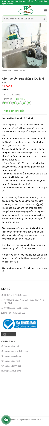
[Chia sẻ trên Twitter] (14, 103)
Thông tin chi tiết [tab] (13, 110)
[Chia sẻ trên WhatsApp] (4, 103)
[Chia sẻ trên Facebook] (9, 103)
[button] (5, 10)
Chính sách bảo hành (10, 361)
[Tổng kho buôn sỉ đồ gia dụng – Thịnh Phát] (26, 10)
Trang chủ (6, 71)
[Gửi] (43, 18)
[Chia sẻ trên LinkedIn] (29, 103)
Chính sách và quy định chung (14, 351)
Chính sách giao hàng (11, 356)
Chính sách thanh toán (11, 366)
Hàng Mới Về (19, 71)
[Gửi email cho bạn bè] (19, 103)
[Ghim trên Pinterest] (24, 103)
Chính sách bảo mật (10, 346)
